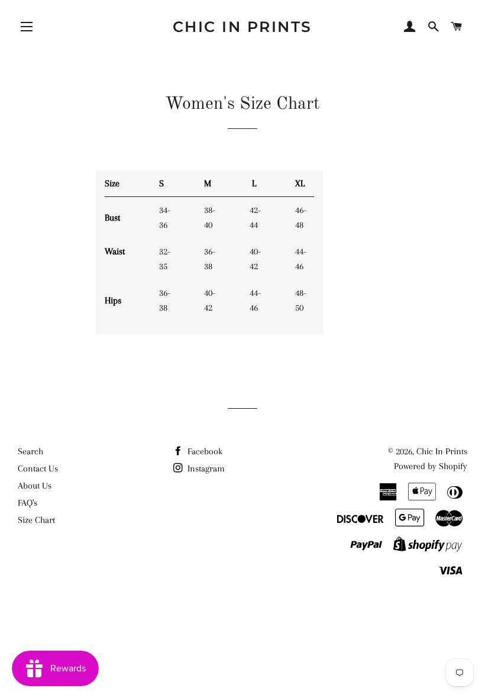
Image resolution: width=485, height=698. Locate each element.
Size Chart (36, 520)
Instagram (205, 468)
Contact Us (38, 468)
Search (30, 451)
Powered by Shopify (430, 466)
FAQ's (27, 502)
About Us (34, 485)
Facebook (203, 451)
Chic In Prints (242, 26)
